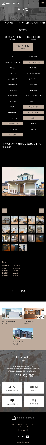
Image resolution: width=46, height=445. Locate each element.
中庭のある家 (33, 68)
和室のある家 (33, 57)
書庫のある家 (33, 90)
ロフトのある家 (12, 79)
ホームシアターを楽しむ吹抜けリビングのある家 (30, 23)
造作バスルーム (33, 79)
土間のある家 (13, 90)
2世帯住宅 (33, 124)
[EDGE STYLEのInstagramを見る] (18, 436)
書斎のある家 (33, 84)
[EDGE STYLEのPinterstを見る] (23, 436)
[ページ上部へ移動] (41, 440)
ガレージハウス (12, 129)
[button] (6, 220)
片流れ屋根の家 (12, 84)
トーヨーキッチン (12, 112)
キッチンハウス (12, 118)
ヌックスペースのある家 (33, 73)
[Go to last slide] (4, 210)
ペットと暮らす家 (12, 96)
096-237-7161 (23, 375)
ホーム (4, 23)
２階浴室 (12, 68)
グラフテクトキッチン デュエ (33, 96)
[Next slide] (41, 210)
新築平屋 (33, 129)
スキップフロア (12, 101)
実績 (11, 23)
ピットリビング (13, 73)
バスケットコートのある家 (12, 62)
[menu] (42, 3)
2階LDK (12, 107)
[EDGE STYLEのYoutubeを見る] (27, 436)
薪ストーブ (33, 101)
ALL (13, 57)
